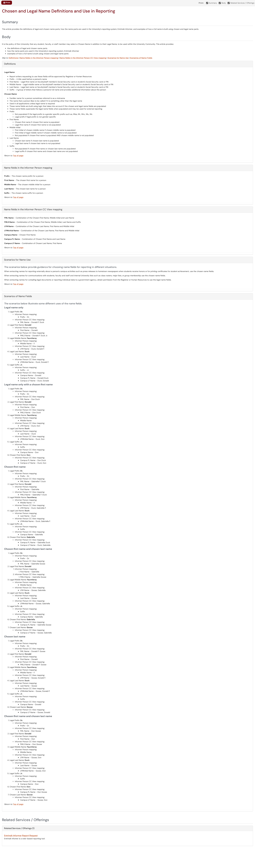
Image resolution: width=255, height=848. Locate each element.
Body (224, 3)
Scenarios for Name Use (118, 58)
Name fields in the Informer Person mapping (39, 58)
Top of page (18, 155)
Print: (201, 3)
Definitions (13, 58)
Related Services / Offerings (242, 3)
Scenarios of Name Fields (141, 58)
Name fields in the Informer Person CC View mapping (83, 58)
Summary (213, 3)
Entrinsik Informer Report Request (21, 835)
